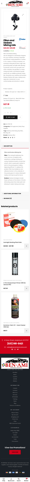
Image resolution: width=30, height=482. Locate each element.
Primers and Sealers (8, 280)
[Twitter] (18, 349)
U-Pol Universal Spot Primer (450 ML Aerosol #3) (14, 284)
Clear (6, 95)
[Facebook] (12, 349)
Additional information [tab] (12, 193)
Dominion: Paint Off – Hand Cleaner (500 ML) (14, 326)
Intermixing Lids (15, 131)
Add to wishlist (20, 117)
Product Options (7, 88)
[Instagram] (15, 349)
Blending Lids (6, 133)
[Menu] (1, 3)
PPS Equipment (6, 36)
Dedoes (9, 131)
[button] (23, 15)
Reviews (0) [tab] (8, 198)
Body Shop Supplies (7, 239)
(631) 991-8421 (15, 343)
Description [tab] (8, 146)
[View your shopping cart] (27, 3)
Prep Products (6, 322)
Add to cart (11, 117)
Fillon (21, 131)
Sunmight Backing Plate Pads (12, 242)
